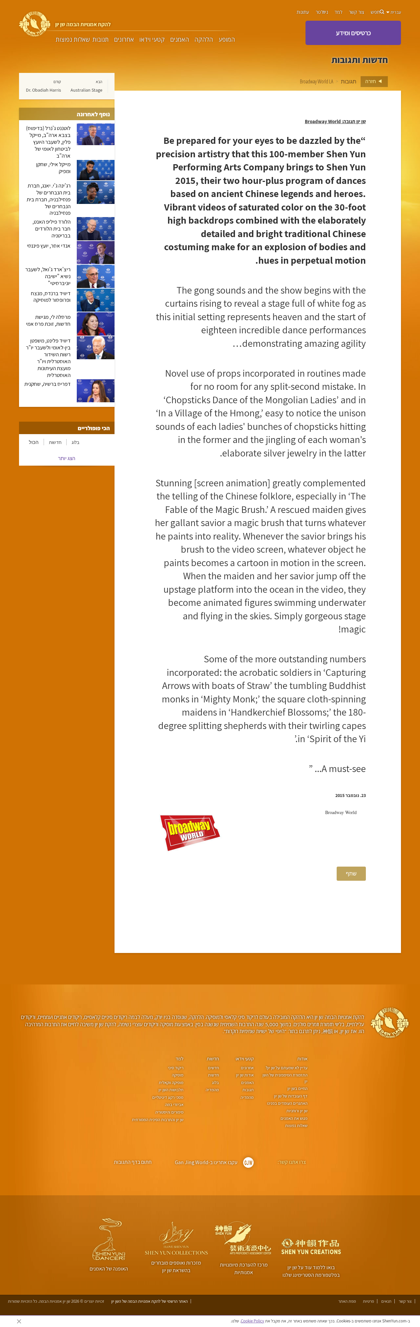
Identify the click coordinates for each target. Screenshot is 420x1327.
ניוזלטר (322, 12)
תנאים (386, 1301)
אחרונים (124, 39)
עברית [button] (395, 12)
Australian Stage (86, 90)
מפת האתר (347, 1301)
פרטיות (368, 1301)
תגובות (101, 39)
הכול (34, 442)
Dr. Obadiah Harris (43, 90)
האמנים (179, 39)
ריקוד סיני (175, 1068)
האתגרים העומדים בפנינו (287, 1103)
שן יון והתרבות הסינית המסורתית (157, 1119)
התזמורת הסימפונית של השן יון (284, 1078)
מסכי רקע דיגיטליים (167, 1097)
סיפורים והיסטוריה (169, 1112)
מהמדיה (247, 1097)
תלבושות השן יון (170, 1090)
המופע (227, 39)
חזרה (371, 81)
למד (338, 12)
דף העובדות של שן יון (290, 1096)
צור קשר (356, 12)
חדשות (55, 442)
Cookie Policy (252, 1321)
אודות (302, 1058)
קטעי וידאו (152, 39)
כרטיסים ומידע (353, 33)
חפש (375, 12)
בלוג (75, 442)
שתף (351, 873)
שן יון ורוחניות (296, 1111)
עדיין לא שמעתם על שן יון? (286, 1068)
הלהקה (203, 39)
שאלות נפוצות (73, 39)
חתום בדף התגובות (133, 1162)
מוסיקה (177, 1075)
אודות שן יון (245, 1075)
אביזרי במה (174, 1104)
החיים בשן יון (297, 1088)
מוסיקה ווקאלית (171, 1082)
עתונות (303, 12)
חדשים (213, 1068)
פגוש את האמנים (294, 1118)
